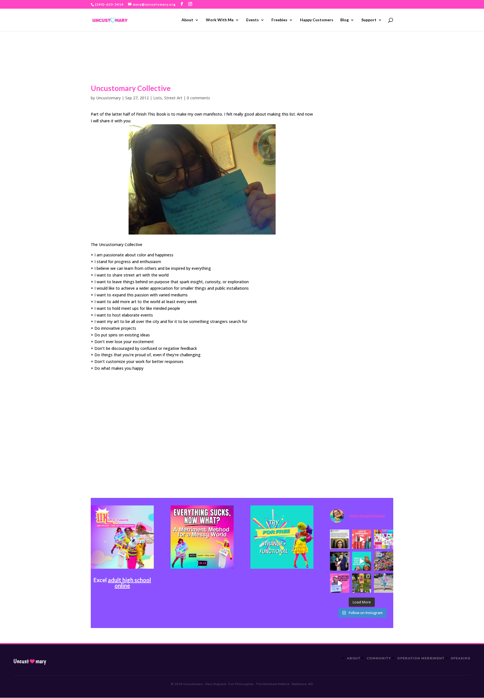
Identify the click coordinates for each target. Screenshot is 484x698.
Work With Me (220, 20)
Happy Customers (316, 20)
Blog (344, 20)
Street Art (173, 97)
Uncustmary (29, 661)
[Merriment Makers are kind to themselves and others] (383, 582)
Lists (157, 97)
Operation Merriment (421, 658)
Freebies (279, 20)
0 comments (198, 97)
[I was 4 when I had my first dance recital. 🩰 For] (339, 561)
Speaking (461, 658)
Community (379, 658)
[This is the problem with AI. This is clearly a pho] (339, 539)
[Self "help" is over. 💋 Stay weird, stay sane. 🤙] (361, 561)
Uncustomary (108, 97)
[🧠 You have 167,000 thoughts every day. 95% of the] (361, 539)
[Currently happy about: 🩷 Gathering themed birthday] (361, 582)
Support (368, 20)
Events (252, 20)
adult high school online (129, 583)
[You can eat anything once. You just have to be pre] (339, 582)
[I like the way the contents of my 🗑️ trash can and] (383, 561)
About (187, 20)
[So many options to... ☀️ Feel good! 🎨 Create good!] (383, 539)
